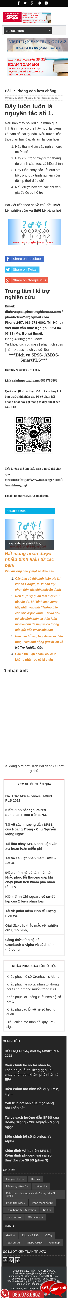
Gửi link (10, 1235)
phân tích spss (52, 344)
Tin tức (47, 1209)
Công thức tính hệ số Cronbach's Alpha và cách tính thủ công (30, 944)
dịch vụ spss (28, 344)
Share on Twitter (25, 269)
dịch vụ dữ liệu (38, 350)
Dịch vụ (35, 1178)
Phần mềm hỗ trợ (42, 1202)
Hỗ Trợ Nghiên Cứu (29, 647)
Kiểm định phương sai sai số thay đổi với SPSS (30, 1194)
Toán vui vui (13, 1242)
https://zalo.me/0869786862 (37, 380)
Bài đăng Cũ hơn (52, 766)
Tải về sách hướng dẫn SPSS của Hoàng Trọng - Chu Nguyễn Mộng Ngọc (30, 829)
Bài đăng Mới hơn (17, 766)
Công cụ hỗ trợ (15, 1178)
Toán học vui (13, 1217)
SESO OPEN (34, 1242)
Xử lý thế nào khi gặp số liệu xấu (43, 98)
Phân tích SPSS (15, 1202)
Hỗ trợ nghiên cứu (17, 1186)
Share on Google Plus (29, 280)
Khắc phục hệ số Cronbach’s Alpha (32, 976)
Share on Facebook (27, 259)
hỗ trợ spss (15, 350)
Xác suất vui (35, 1217)
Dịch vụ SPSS (30, 1235)
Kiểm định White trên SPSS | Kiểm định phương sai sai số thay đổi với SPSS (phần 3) (28, 1155)
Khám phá (41, 1186)
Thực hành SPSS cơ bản (21, 1209)
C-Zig (48, 1235)
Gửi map (54, 1242)
